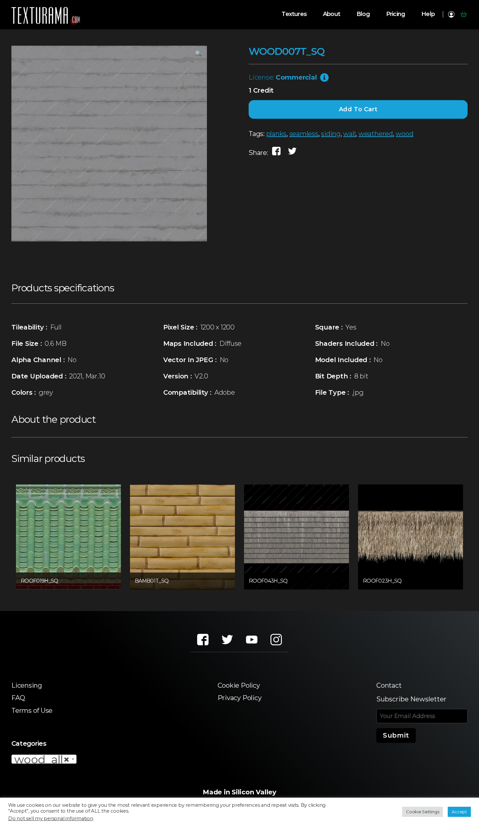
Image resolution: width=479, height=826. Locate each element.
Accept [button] (459, 811)
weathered (375, 134)
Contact (388, 685)
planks (276, 134)
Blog (363, 14)
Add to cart (358, 109)
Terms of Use (31, 710)
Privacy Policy (240, 698)
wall (349, 134)
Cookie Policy (239, 685)
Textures (294, 14)
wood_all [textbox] (42, 759)
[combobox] (44, 759)
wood (404, 134)
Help (428, 14)
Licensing (26, 685)
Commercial (296, 77)
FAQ (18, 698)
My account (451, 14)
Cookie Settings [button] (422, 811)
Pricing (395, 14)
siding (331, 134)
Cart (463, 14)
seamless (303, 134)
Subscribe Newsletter (411, 699)
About (331, 14)
